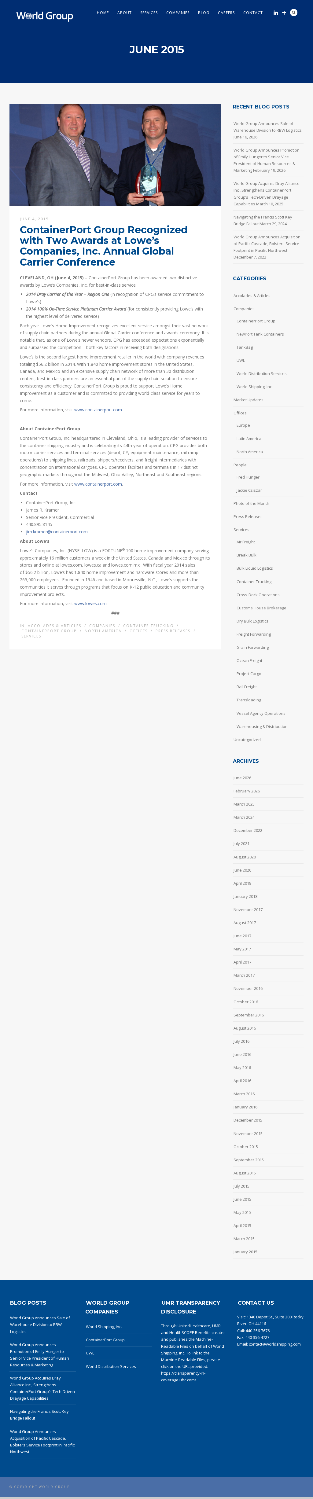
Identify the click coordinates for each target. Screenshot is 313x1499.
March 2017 (244, 975)
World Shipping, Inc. (255, 386)
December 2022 (248, 830)
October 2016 (246, 1002)
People (240, 465)
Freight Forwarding (254, 634)
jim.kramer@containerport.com (57, 532)
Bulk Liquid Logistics (255, 568)
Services (149, 12)
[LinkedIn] (276, 13)
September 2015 (249, 1160)
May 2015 (242, 1212)
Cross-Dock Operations (258, 594)
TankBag (245, 347)
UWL (241, 360)
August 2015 (245, 1173)
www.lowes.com (90, 603)
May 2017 (242, 949)
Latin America (249, 438)
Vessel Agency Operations (261, 713)
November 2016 (248, 988)
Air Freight (246, 542)
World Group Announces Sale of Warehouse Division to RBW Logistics (268, 127)
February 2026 (247, 791)
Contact (253, 12)
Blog (203, 12)
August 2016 (245, 1028)
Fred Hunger (248, 477)
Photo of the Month (251, 503)
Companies (178, 12)
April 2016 (242, 1080)
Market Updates (248, 399)
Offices (139, 631)
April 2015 (242, 1225)
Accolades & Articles (54, 625)
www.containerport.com (98, 410)
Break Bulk (246, 555)
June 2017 (242, 936)
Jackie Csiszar (249, 490)
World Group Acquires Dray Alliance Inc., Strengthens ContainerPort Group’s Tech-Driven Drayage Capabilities (267, 193)
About (124, 12)
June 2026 (242, 778)
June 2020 (242, 870)
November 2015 (248, 1133)
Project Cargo (249, 673)
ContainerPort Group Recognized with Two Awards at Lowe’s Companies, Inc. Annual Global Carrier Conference (104, 246)
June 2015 (242, 1199)
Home (103, 12)
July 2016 (241, 1041)
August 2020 (245, 857)
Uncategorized (247, 739)
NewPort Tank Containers (260, 334)
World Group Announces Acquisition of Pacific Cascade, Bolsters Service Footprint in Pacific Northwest (267, 243)
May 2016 (242, 1067)
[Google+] (284, 13)
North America (103, 631)
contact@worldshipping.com (275, 1344)
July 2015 (241, 1186)
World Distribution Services (262, 373)
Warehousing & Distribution (262, 726)
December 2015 (248, 1120)
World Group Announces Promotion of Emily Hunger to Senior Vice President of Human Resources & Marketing (267, 160)
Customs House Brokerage (261, 608)
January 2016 (245, 1107)
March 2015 (244, 1238)
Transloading (249, 700)
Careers (226, 12)
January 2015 (245, 1252)
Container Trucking (148, 625)
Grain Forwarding (253, 647)
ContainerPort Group (49, 631)
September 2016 (249, 1015)
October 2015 (246, 1146)
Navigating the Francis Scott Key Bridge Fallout (263, 220)
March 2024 (244, 817)
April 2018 (242, 883)
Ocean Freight (249, 660)
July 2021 (241, 843)
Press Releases (173, 631)
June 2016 (242, 1054)
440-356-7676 (258, 1330)
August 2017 (245, 922)
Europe (243, 425)
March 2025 (244, 804)
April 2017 (242, 962)
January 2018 (245, 896)
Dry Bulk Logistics (252, 621)
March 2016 (244, 1094)
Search (293, 12)
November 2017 (248, 909)
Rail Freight (247, 686)
